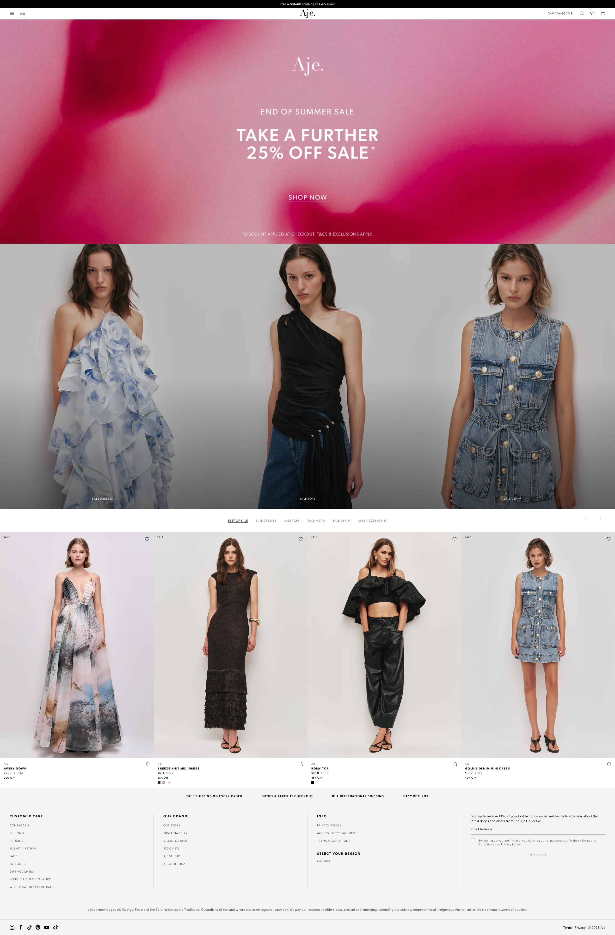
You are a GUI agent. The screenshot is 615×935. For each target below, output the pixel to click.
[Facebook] (20, 927)
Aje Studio (171, 856)
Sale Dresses (266, 520)
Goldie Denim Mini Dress (487, 768)
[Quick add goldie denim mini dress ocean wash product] (609, 764)
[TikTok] (29, 927)
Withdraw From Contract (32, 887)
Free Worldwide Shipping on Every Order (307, 4)
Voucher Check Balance (30, 879)
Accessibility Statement (337, 833)
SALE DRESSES (102, 498)
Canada (324, 861)
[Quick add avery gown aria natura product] (148, 764)
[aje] (307, 13)
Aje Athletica (174, 864)
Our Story (172, 825)
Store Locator (175, 841)
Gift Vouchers (22, 871)
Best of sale (238, 520)
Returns (16, 841)
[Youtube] (46, 927)
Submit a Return (23, 848)
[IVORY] (317, 782)
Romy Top (320, 768)
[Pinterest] (38, 927)
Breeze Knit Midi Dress (179, 768)
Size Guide (18, 864)
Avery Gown (15, 768)
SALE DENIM (513, 498)
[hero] (102, 376)
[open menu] (12, 13)
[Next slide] (600, 518)
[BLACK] (312, 782)
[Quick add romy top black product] (455, 764)
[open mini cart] (603, 13)
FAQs (14, 856)
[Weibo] (55, 927)
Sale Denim (342, 520)
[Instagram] (12, 927)
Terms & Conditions (334, 841)
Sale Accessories (372, 520)
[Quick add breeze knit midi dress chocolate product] (302, 764)
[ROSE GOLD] (163, 782)
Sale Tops (292, 520)
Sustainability (175, 833)
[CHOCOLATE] (159, 782)
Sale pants (316, 520)
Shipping (17, 833)
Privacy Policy (329, 825)
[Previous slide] (589, 518)
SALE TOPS (307, 498)
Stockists (171, 848)
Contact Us (19, 825)
